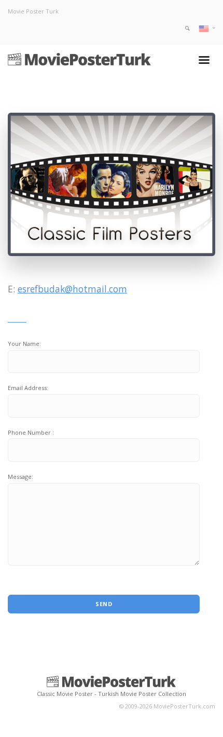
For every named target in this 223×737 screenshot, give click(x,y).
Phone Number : (31, 432)
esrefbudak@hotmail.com (72, 289)
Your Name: (24, 343)
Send (103, 604)
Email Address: (28, 388)
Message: (20, 476)
